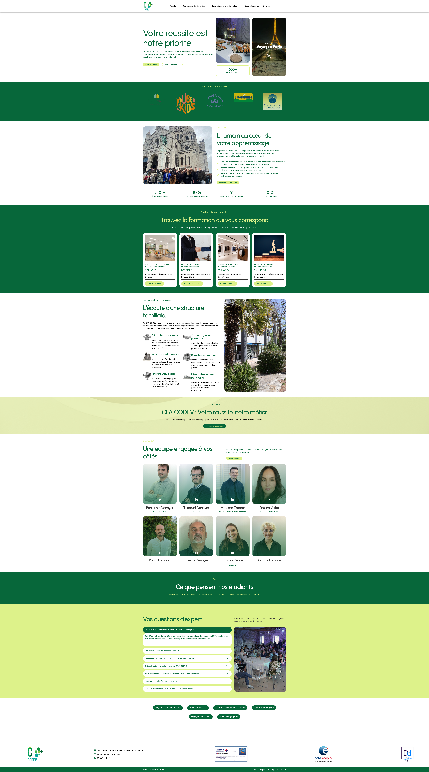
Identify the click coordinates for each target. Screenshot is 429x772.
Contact (266, 6)
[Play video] (269, 56)
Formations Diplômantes (194, 6)
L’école (173, 6)
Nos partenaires (252, 6)
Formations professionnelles (224, 6)
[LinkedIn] (160, 500)
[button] (187, 630)
